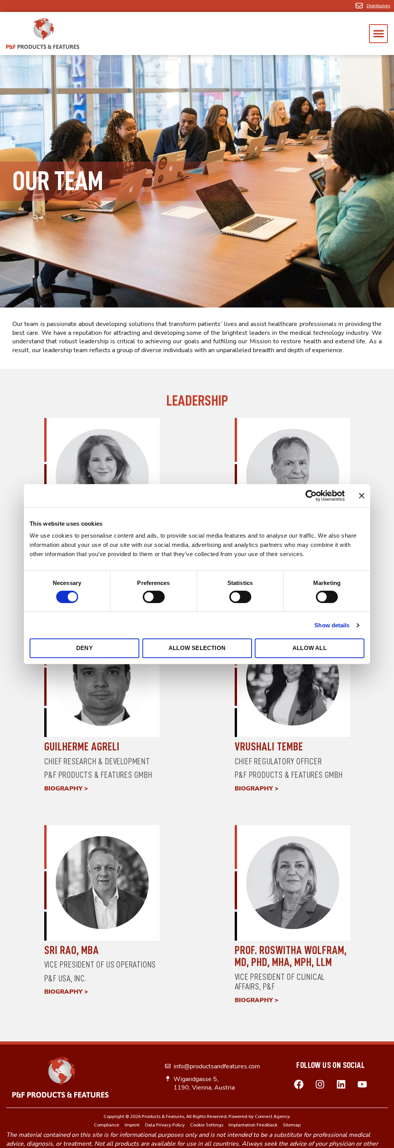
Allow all (309, 648)
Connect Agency (272, 1116)
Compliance (106, 1125)
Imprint (132, 1125)
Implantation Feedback (253, 1125)
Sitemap (292, 1125)
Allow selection (197, 648)
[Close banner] (361, 495)
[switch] (154, 597)
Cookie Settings (206, 1125)
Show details (331, 625)
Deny (84, 648)
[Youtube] (362, 1084)
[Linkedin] (341, 1084)
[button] (378, 33)
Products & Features (163, 1116)
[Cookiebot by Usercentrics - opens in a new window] (311, 495)
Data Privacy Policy (165, 1125)
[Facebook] (299, 1084)
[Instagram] (320, 1084)
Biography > (66, 788)
